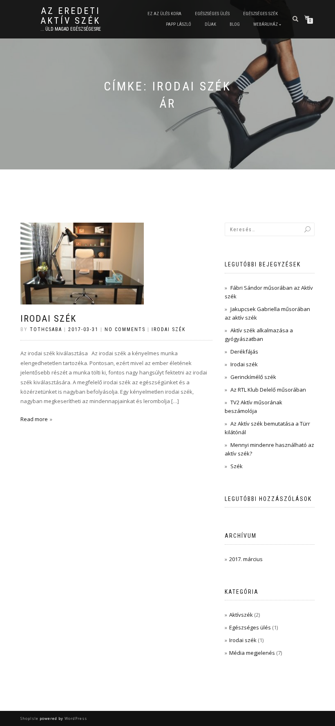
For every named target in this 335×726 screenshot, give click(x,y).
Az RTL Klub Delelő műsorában (268, 389)
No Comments (125, 329)
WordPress (75, 718)
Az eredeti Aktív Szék (70, 16)
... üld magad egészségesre (70, 29)
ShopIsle (30, 718)
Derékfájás (244, 351)
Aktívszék (241, 614)
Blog (235, 24)
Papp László (178, 24)
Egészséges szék (260, 13)
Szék (236, 466)
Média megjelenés (252, 652)
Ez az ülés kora (164, 13)
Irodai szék (48, 318)
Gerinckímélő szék (253, 377)
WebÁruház (265, 24)
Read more (34, 419)
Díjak (210, 24)
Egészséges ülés (212, 13)
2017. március (246, 559)
